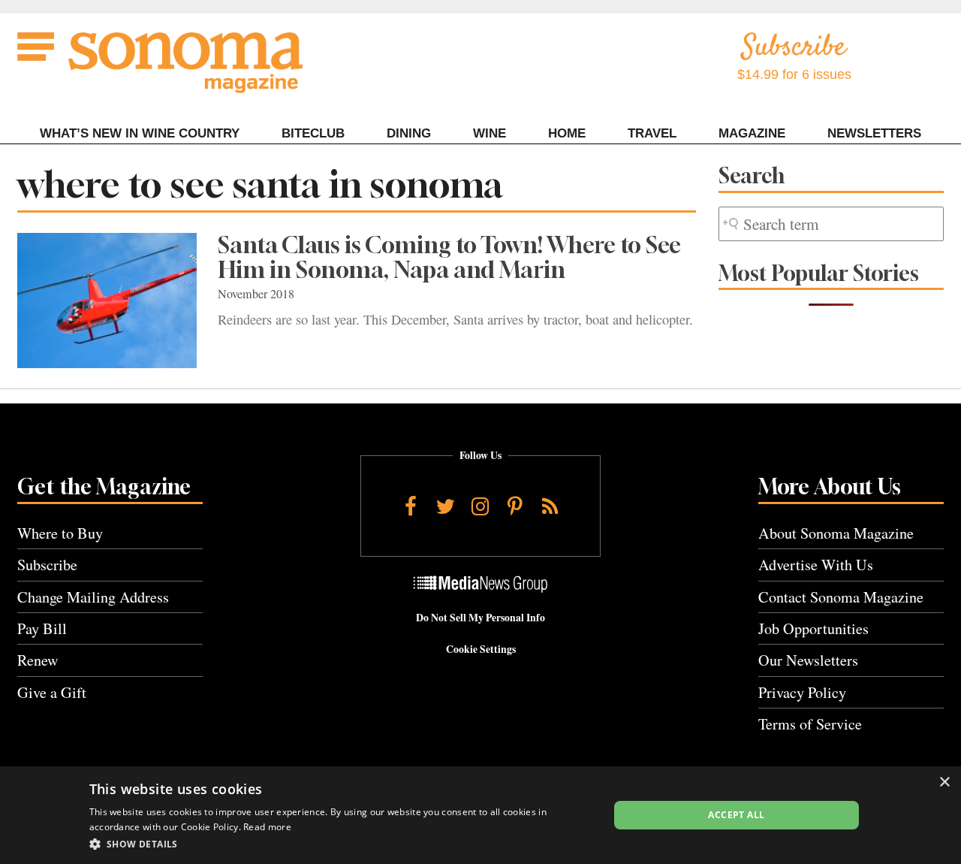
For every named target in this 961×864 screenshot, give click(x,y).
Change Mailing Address (93, 597)
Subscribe (47, 564)
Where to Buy (60, 533)
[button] (341, 844)
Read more (267, 826)
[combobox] (831, 224)
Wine (489, 133)
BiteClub (313, 133)
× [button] (944, 782)
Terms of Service (810, 724)
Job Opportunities (813, 628)
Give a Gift (51, 692)
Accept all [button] (736, 814)
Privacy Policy (802, 692)
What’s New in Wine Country (139, 133)
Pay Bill (42, 628)
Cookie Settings (481, 649)
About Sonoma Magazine (836, 533)
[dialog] (480, 815)
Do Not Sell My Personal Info (480, 617)
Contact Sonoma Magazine (840, 597)
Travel (652, 133)
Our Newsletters (808, 660)
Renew (38, 660)
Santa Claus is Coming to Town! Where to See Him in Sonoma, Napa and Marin (449, 257)
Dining (409, 133)
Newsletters (874, 133)
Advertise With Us (815, 564)
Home (567, 133)
